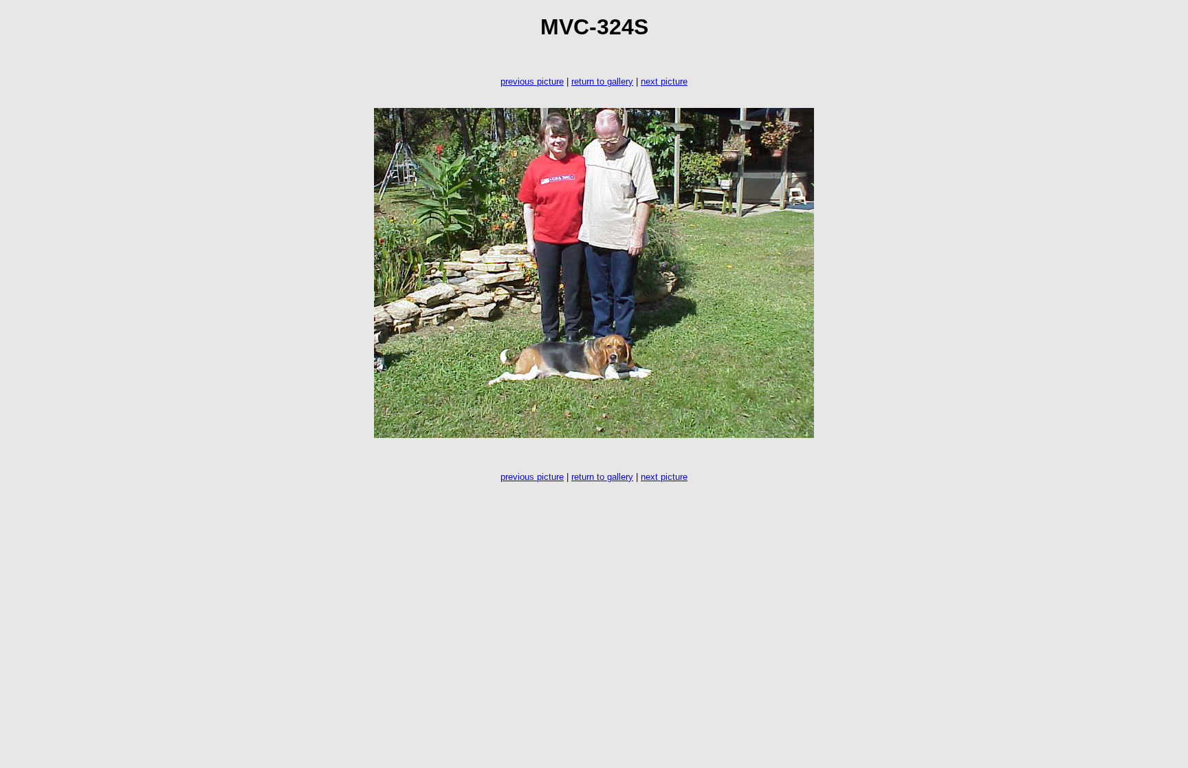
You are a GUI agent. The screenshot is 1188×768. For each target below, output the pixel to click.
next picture (664, 81)
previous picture (532, 81)
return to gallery (602, 81)
